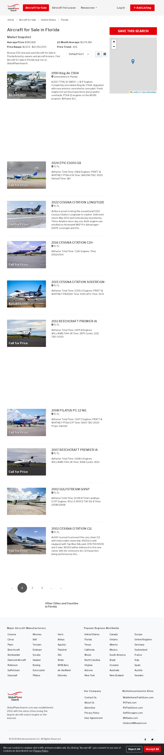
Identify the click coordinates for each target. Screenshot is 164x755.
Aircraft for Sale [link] (36, 7)
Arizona (88, 670)
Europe (138, 634)
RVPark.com (129, 702)
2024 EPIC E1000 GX (66, 163)
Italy (137, 660)
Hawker (37, 660)
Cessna (12, 634)
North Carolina (92, 660)
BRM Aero (63, 665)
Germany (139, 644)
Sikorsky (62, 675)
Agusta (62, 644)
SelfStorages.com (133, 712)
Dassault (12, 675)
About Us (89, 702)
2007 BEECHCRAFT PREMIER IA (74, 449)
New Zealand (117, 675)
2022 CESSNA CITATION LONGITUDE (77, 202)
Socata (37, 654)
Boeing (37, 665)
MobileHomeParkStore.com (138, 697)
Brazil (112, 660)
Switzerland (141, 649)
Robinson (13, 665)
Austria (138, 670)
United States (91, 634)
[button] (142, 7)
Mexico (114, 649)
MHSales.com (130, 718)
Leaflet (135, 92)
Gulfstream (14, 670)
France (138, 654)
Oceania (114, 665)
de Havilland (64, 670)
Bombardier (14, 654)
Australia (114, 670)
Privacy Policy (91, 712)
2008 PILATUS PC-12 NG (68, 410)
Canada (114, 634)
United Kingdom (143, 639)
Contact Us (90, 697)
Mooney (37, 634)
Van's (60, 634)
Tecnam (37, 644)
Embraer (37, 649)
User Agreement (93, 718)
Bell (35, 639)
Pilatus (36, 675)
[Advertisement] (56, 570)
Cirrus (11, 639)
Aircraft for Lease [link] (64, 7)
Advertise (89, 707)
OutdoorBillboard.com (135, 723)
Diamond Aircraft (17, 660)
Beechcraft (14, 649)
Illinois (87, 654)
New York (89, 675)
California (89, 649)
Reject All (134, 749)
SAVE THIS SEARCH (133, 31)
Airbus (61, 639)
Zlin (60, 654)
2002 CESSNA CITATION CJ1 (71, 528)
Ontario (114, 639)
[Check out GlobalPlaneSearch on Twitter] (152, 739)
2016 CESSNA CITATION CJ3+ (72, 242)
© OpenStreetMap (148, 92)
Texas (87, 644)
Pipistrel (62, 649)
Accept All (152, 749)
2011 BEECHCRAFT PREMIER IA (74, 321)
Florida (88, 639)
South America (118, 654)
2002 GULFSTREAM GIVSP (70, 489)
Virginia (88, 665)
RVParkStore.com (133, 707)
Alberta (114, 644)
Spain (137, 665)
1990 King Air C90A (65, 73)
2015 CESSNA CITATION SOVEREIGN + (79, 282)
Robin (61, 660)
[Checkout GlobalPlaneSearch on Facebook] (145, 739)
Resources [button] (88, 7)
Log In (121, 7)
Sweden (139, 675)
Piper (10, 644)
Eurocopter (39, 670)
